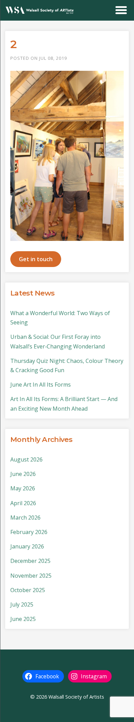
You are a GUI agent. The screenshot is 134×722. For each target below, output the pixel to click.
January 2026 (27, 546)
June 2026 (23, 474)
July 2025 (21, 604)
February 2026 (28, 532)
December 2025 (30, 561)
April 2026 (23, 503)
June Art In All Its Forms (40, 384)
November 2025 (31, 575)
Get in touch (36, 259)
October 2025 (27, 590)
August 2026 (26, 459)
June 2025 (23, 619)
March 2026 (25, 517)
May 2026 (22, 488)
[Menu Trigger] (121, 9)
